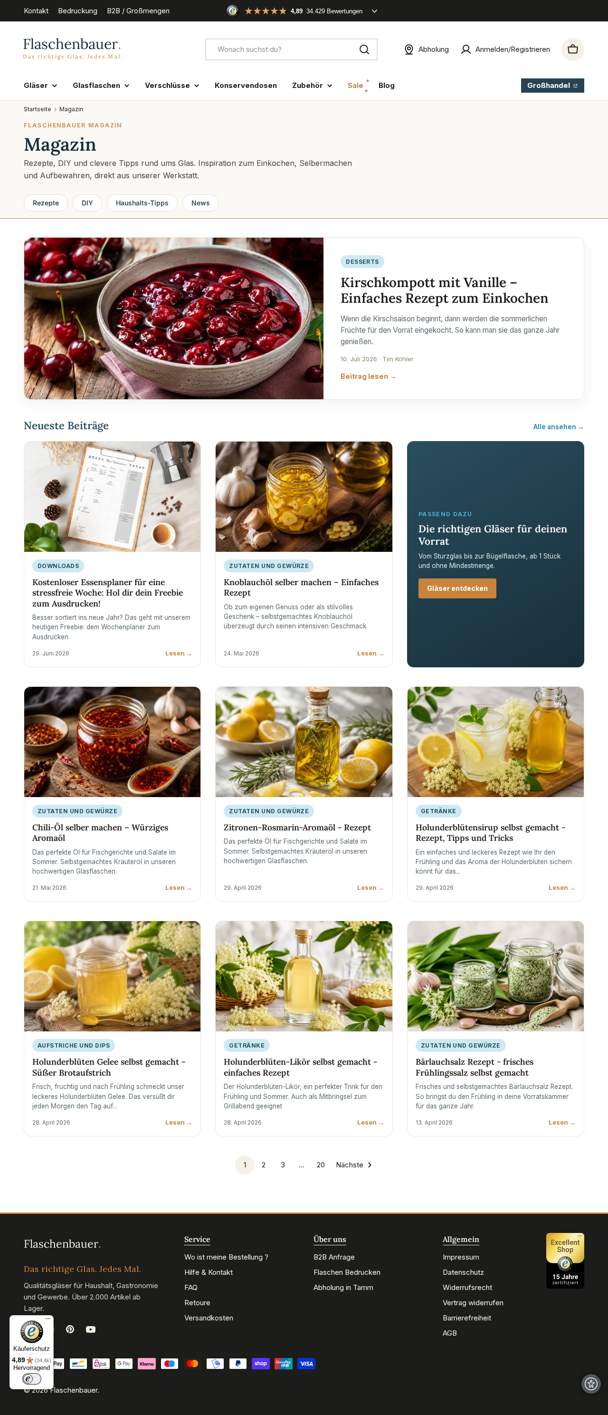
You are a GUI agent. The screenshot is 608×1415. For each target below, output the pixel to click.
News (200, 203)
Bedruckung (77, 10)
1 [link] (245, 1164)
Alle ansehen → (558, 427)
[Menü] (48, 1321)
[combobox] (291, 49)
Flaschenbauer (73, 1390)
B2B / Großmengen (138, 10)
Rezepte (46, 203)
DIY (87, 203)
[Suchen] (364, 49)
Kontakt (36, 10)
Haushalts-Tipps (142, 203)
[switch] (31, 1379)
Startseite (37, 109)
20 (321, 1164)
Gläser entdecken (457, 588)
